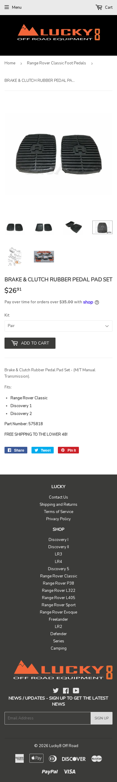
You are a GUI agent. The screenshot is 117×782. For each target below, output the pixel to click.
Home (9, 63)
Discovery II (58, 547)
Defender (58, 634)
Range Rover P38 (58, 583)
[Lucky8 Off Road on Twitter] (56, 691)
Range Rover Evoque (58, 612)
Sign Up (101, 718)
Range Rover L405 (58, 598)
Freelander (58, 619)
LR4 (58, 561)
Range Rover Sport (59, 605)
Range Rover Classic (58, 576)
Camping (59, 648)
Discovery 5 (58, 569)
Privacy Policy (58, 519)
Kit (6, 315)
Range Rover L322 (58, 590)
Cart (108, 7)
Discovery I (58, 539)
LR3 (58, 554)
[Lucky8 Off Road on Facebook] (66, 691)
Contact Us (58, 497)
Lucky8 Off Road (63, 746)
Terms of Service (58, 512)
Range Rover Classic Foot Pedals (56, 63)
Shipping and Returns (58, 504)
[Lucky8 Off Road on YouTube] (76, 691)
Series (58, 641)
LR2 (58, 626)
